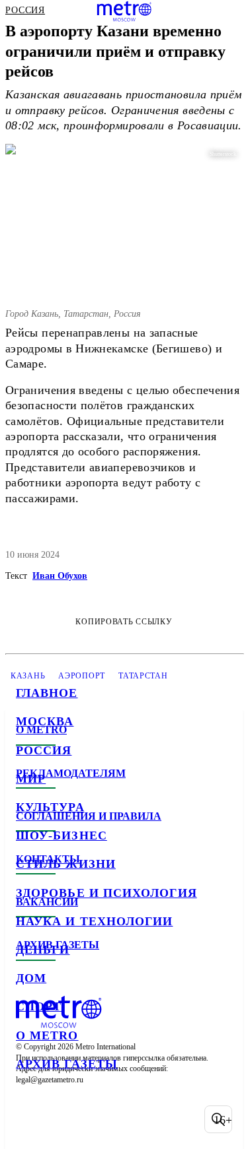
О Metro (47, 1035)
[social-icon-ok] (98, 1119)
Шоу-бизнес (61, 835)
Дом (31, 978)
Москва (44, 721)
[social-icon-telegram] (63, 1119)
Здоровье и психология (106, 893)
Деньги (42, 949)
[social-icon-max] (132, 1119)
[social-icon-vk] (29, 1119)
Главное (47, 693)
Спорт (39, 1006)
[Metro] (124, 11)
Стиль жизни (66, 863)
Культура (50, 807)
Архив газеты (67, 1063)
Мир (31, 778)
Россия (43, 750)
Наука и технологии (94, 921)
